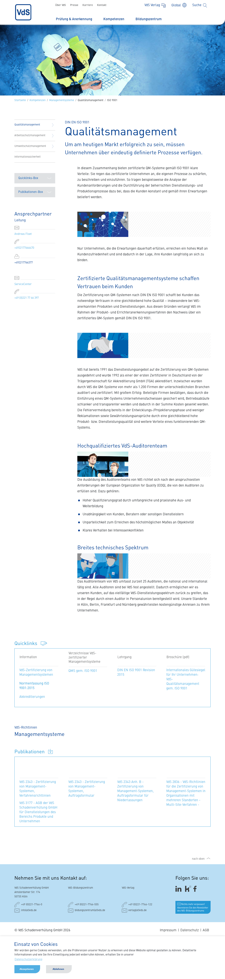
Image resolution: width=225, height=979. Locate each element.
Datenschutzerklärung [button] (28, 959)
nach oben (198, 859)
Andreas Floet (23, 234)
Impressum (168, 930)
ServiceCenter (23, 284)
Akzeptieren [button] (27, 969)
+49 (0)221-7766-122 (140, 904)
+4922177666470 (24, 248)
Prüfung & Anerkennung (74, 19)
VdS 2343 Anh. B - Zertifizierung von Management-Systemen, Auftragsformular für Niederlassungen (135, 791)
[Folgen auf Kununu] (188, 889)
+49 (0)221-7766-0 (31, 904)
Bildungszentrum (149, 19)
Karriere (87, 5)
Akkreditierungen (32, 697)
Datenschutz (189, 930)
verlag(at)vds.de (137, 910)
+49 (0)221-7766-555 (87, 904)
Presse (74, 5)
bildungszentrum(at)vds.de (90, 910)
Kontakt (101, 5)
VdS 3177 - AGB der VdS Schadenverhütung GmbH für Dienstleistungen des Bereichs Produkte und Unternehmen (38, 812)
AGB (206, 930)
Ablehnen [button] (58, 969)
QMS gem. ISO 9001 (82, 671)
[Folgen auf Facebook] (196, 889)
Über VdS (60, 5)
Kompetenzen (113, 19)
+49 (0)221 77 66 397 (26, 298)
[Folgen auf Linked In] (178, 889)
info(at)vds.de (29, 910)
